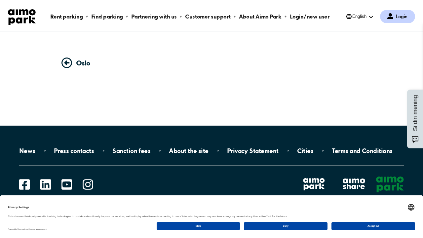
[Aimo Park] (22, 16)
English (359, 16)
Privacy (253, 151)
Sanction (131, 151)
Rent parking (66, 16)
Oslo (83, 63)
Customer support (207, 16)
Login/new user (309, 16)
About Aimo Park (260, 16)
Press (74, 151)
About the (188, 151)
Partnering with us (153, 16)
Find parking (107, 16)
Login (401, 17)
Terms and (362, 151)
